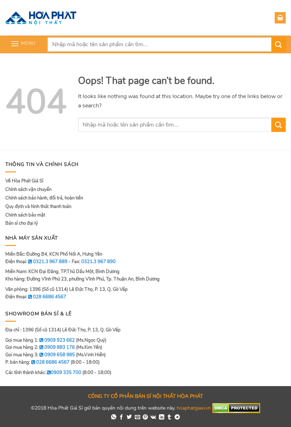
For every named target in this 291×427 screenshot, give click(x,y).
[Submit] (278, 44)
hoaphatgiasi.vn (194, 407)
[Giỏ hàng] (280, 18)
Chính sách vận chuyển (28, 189)
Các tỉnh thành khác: (43, 372)
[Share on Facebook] (121, 417)
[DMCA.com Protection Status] (236, 407)
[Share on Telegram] (177, 417)
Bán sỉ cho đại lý (21, 223)
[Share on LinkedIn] (161, 417)
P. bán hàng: (37, 362)
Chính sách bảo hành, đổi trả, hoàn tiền (44, 198)
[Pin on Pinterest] (145, 417)
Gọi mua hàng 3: (40, 355)
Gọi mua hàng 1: (40, 340)
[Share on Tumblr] (169, 417)
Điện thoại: (35, 297)
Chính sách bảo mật (25, 215)
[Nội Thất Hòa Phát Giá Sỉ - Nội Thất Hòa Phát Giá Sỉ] (40, 18)
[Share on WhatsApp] (113, 417)
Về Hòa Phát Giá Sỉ (24, 181)
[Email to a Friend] (137, 417)
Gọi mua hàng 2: (40, 347)
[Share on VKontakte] (153, 417)
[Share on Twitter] (129, 417)
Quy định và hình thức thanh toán (38, 206)
